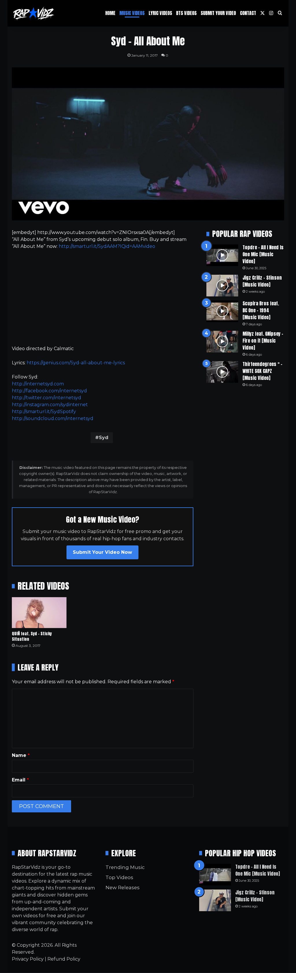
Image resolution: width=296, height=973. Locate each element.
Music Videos (132, 13)
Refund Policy (63, 959)
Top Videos (119, 877)
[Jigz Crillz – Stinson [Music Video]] (222, 285)
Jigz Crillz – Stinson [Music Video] (262, 281)
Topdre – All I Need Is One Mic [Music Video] (263, 254)
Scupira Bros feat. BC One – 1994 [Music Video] (261, 310)
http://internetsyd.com (38, 384)
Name (21, 755)
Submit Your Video (218, 13)
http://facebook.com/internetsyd (49, 390)
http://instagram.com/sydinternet (50, 404)
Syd (103, 437)
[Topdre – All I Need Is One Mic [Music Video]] (222, 255)
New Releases (123, 887)
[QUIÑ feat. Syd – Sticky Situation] (39, 612)
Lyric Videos (160, 13)
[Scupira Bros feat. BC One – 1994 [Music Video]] (222, 311)
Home (110, 13)
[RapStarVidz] (33, 13)
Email (20, 780)
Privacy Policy (28, 959)
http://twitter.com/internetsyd (46, 397)
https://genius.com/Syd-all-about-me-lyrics (76, 362)
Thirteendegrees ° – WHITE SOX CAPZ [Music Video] (262, 371)
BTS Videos (186, 13)
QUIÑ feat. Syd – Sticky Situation (32, 636)
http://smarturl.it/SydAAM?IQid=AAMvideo (107, 246)
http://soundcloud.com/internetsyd (52, 418)
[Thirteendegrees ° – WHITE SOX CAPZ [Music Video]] (222, 372)
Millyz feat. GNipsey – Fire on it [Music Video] (263, 340)
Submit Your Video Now (102, 552)
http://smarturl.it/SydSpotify (44, 411)
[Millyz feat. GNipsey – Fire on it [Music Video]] (222, 341)
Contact (248, 13)
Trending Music (125, 867)
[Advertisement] (103, 297)
